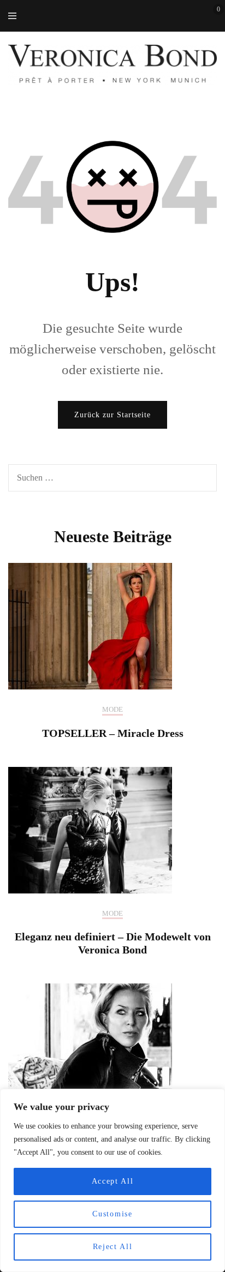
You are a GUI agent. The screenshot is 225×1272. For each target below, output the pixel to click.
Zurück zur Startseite (112, 415)
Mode (112, 709)
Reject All (113, 1247)
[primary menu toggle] (15, 15)
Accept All (113, 1181)
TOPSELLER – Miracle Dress (112, 733)
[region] (112, 1180)
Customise (112, 1214)
